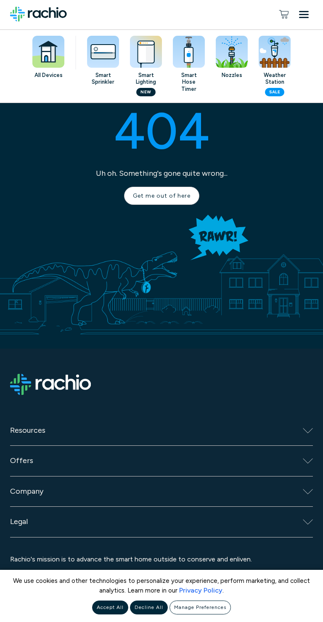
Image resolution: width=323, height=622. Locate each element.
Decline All (149, 607)
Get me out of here (162, 195)
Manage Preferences (200, 607)
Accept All (110, 607)
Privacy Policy (200, 590)
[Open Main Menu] (306, 16)
